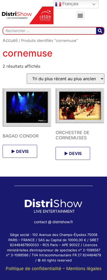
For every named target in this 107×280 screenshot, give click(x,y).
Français (69, 4)
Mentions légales (84, 268)
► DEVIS (20, 151)
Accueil (10, 40)
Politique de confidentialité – (36, 268)
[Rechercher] (100, 30)
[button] (80, 15)
